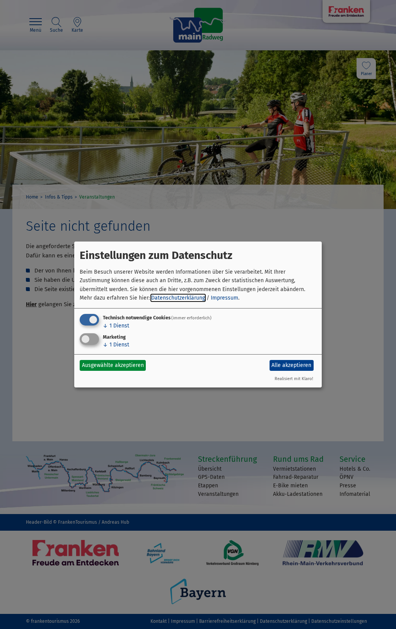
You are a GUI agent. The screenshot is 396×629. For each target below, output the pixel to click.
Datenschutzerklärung (178, 298)
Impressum (224, 298)
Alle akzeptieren (291, 365)
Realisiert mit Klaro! (294, 378)
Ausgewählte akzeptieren (113, 365)
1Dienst (116, 325)
